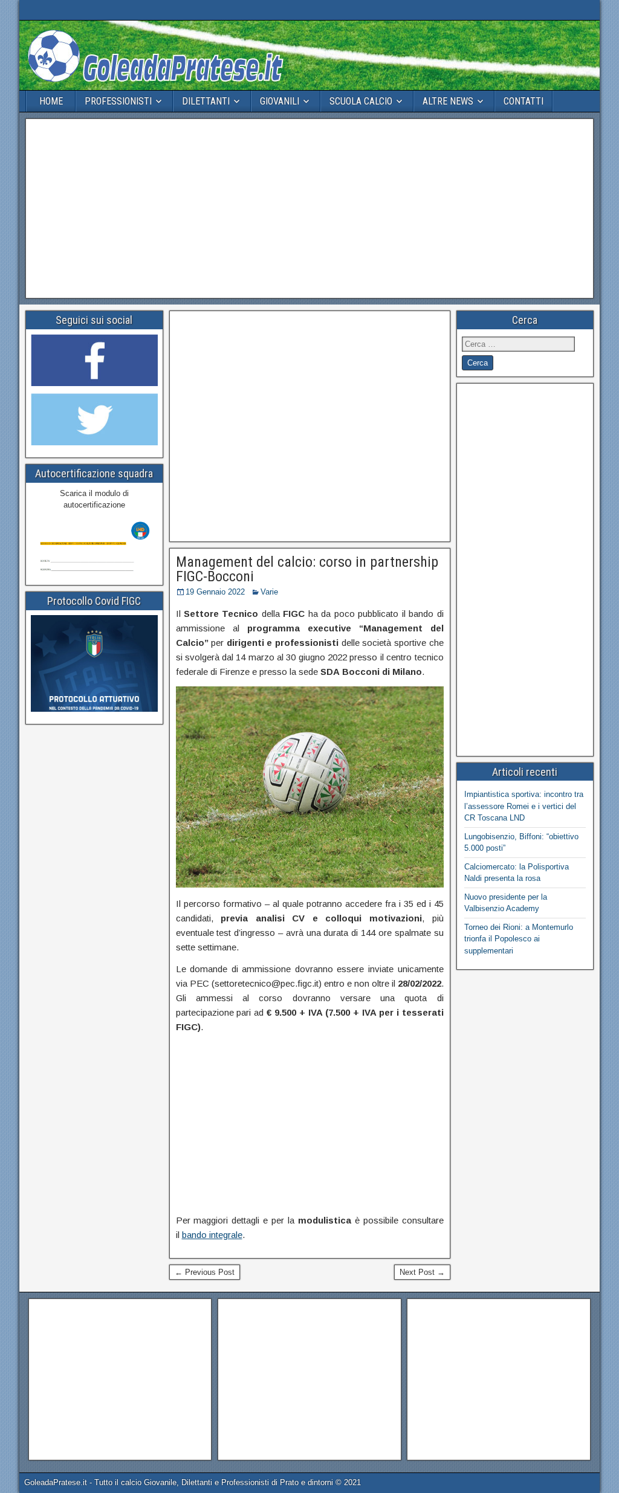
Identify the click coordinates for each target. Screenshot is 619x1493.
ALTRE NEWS (448, 101)
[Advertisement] (309, 208)
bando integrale (212, 1235)
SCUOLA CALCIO (360, 101)
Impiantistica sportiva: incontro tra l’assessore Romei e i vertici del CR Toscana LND (523, 806)
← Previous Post (205, 1272)
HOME (51, 101)
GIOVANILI (279, 101)
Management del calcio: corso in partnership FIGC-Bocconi (307, 569)
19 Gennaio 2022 (215, 591)
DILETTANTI (206, 101)
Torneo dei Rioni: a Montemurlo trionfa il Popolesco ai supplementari (518, 939)
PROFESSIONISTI (118, 101)
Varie (269, 591)
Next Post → (422, 1272)
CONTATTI (523, 101)
